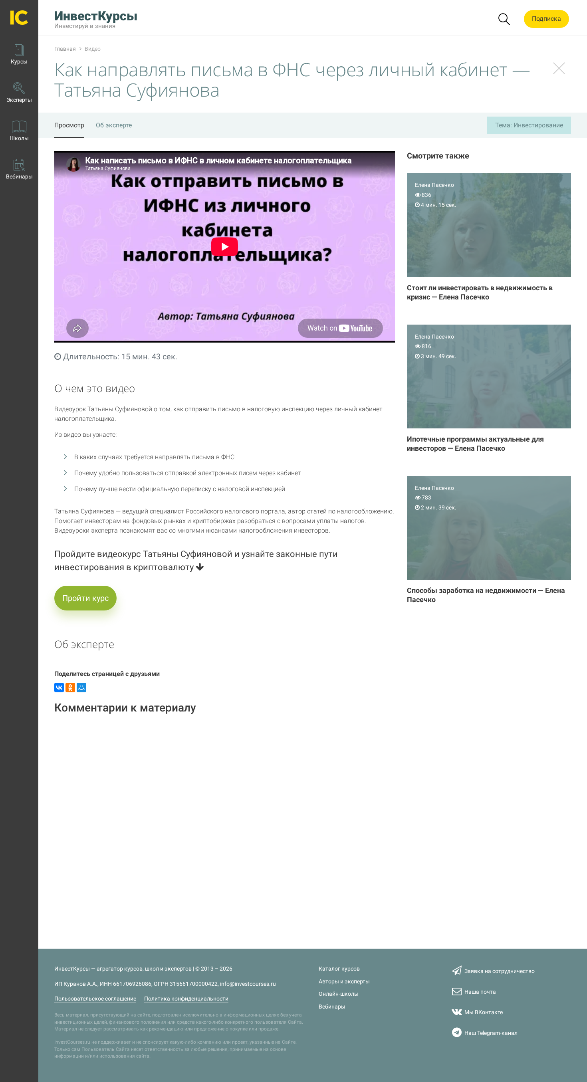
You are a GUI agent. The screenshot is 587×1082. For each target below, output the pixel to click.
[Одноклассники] (70, 687)
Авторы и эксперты (344, 981)
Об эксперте (114, 125)
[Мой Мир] (81, 687)
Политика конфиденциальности (186, 998)
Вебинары (332, 1006)
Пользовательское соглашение (95, 998)
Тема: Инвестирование (529, 125)
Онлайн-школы (339, 994)
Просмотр (69, 125)
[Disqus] (224, 822)
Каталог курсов (339, 968)
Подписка (546, 18)
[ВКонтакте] (59, 687)
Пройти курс (85, 598)
